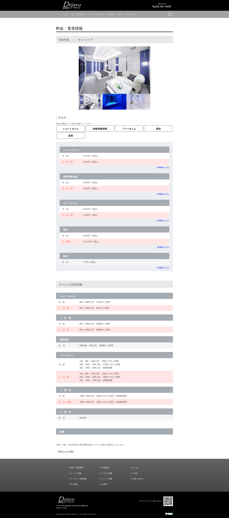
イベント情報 (62, 14)
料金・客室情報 (77, 14)
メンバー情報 (107, 478)
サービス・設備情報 (95, 14)
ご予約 (135, 473)
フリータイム (129, 128)
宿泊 (158, 128)
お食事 (119, 14)
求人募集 (74, 484)
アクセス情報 (130, 14)
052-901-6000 (61, 508)
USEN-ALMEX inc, (73, 514)
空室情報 (110, 14)
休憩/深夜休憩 (100, 128)
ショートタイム (71, 128)
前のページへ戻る (66, 451)
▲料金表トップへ (163, 167)
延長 (70, 135)
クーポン (136, 467)
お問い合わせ (138, 478)
